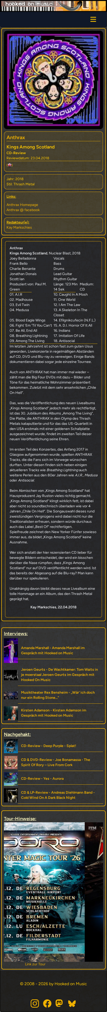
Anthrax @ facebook (23, 210)
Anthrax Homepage (22, 205)
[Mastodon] (60, 1003)
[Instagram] (35, 1003)
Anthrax (15, 137)
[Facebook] (47, 1003)
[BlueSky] (72, 1003)
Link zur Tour (53, 964)
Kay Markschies (19, 227)
